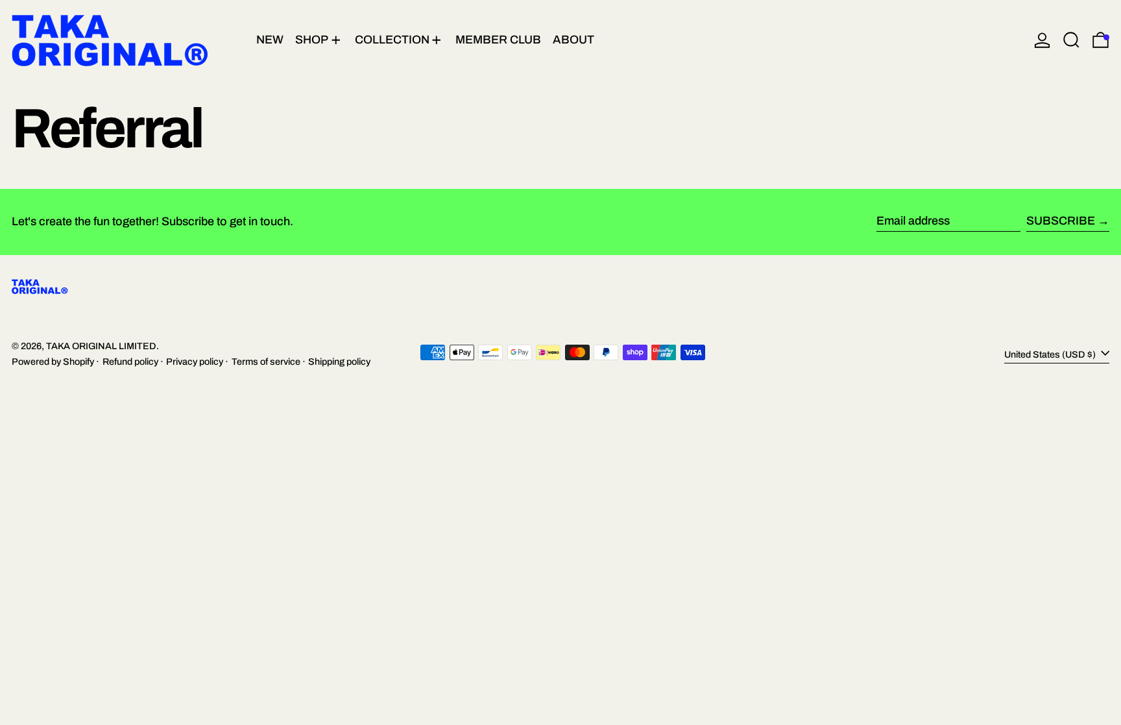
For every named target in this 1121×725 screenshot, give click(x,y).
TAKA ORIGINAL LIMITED (101, 346)
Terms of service (266, 361)
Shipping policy (339, 361)
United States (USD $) (1051, 354)
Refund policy (130, 361)
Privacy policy (194, 361)
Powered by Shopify (53, 361)
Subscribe (1060, 220)
